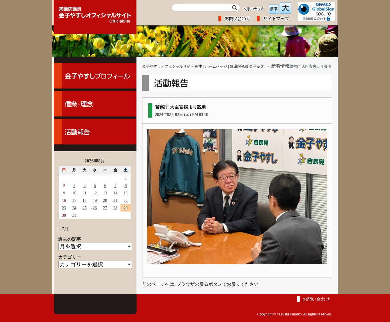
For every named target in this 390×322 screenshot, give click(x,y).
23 (64, 208)
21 (115, 200)
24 (74, 208)
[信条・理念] (95, 103)
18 (85, 200)
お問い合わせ (316, 299)
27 (105, 208)
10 (74, 193)
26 (95, 208)
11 (85, 193)
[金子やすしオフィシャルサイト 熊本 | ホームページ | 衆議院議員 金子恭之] (95, 13)
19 (95, 200)
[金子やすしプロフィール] (95, 75)
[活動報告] (95, 131)
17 (74, 200)
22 (126, 200)
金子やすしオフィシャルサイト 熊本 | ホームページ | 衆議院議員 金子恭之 (203, 67)
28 (115, 208)
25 (85, 208)
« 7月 (63, 228)
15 (126, 193)
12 (95, 193)
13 (105, 193)
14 (115, 193)
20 (105, 200)
